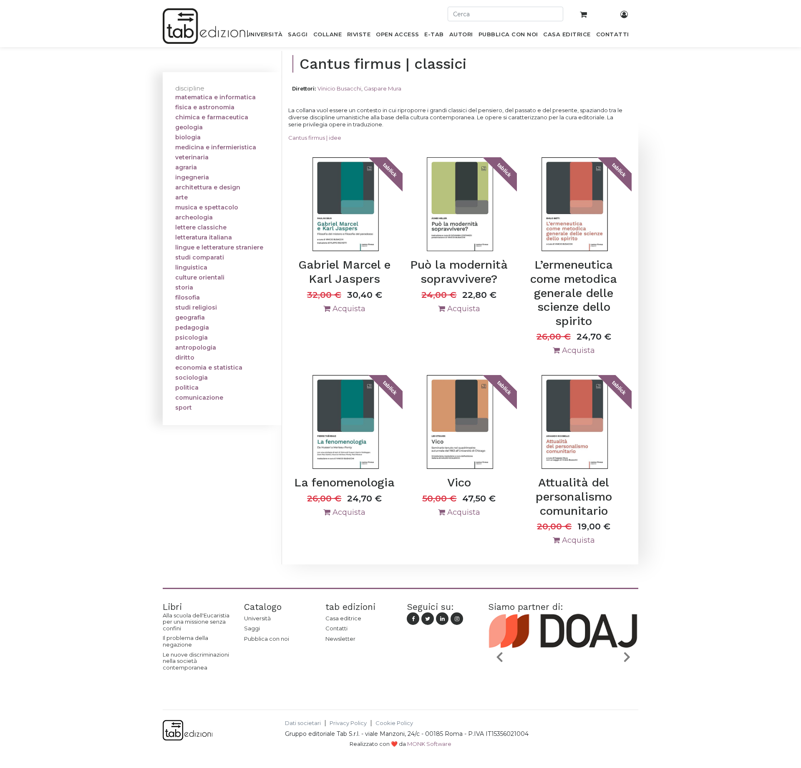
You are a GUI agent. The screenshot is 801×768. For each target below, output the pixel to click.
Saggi (252, 628)
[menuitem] (264, 36)
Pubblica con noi (266, 638)
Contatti (336, 628)
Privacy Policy (348, 723)
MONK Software (429, 743)
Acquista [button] (347, 308)
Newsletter (340, 638)
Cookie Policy (394, 723)
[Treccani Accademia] (582, 676)
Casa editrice (343, 618)
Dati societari (303, 723)
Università (257, 618)
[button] (499, 656)
